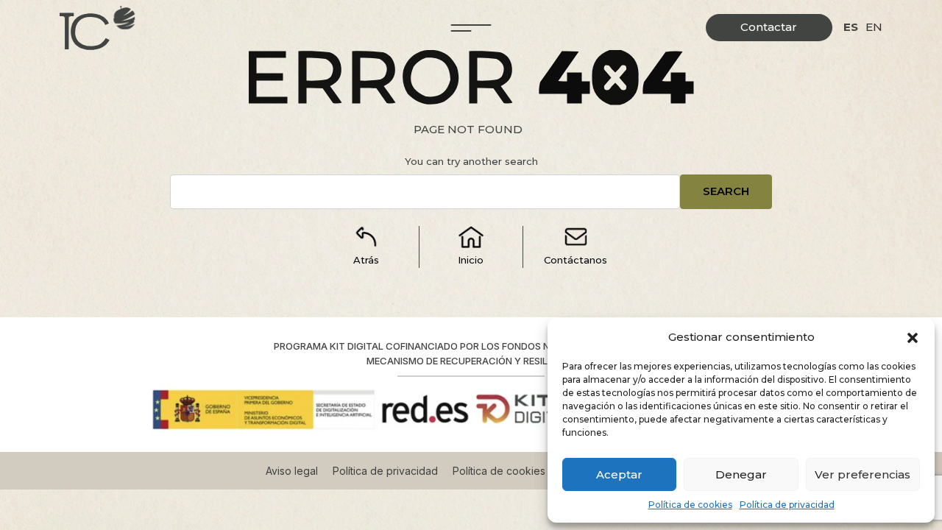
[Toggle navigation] (471, 28)
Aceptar (619, 474)
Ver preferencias (862, 474)
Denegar (741, 474)
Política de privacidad (787, 504)
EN (873, 27)
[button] (912, 337)
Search (726, 191)
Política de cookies (690, 504)
